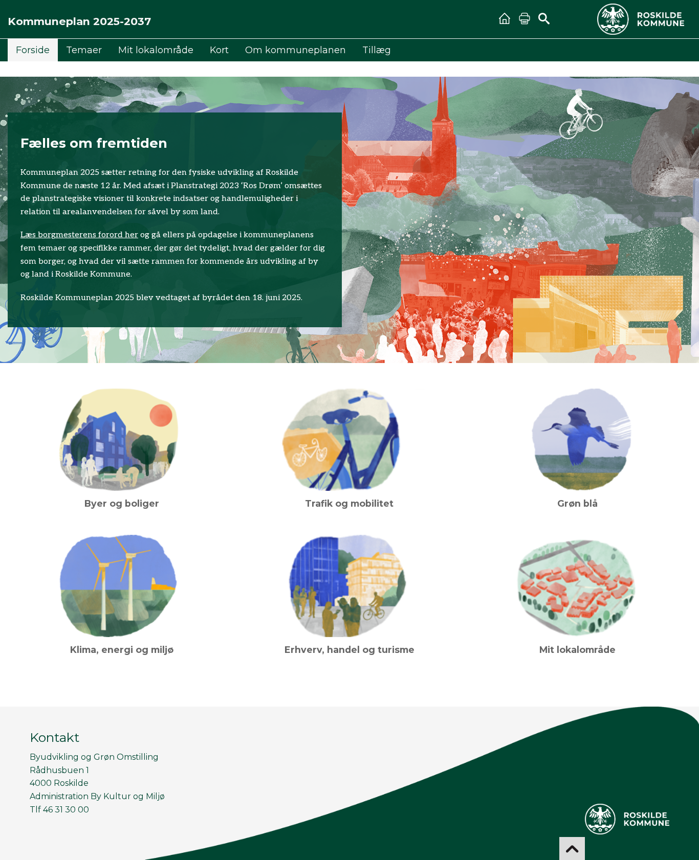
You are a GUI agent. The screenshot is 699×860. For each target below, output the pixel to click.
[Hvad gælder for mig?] (504, 19)
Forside (33, 49)
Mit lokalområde (155, 49)
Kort (219, 49)
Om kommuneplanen (295, 49)
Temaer (84, 49)
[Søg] (544, 19)
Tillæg (376, 49)
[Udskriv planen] (524, 19)
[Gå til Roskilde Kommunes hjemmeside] (640, 19)
